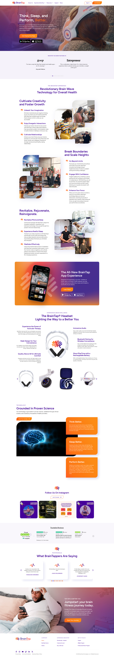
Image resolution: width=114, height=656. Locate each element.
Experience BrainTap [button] (39, 3)
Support (56, 3)
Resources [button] (49, 3)
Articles (42, 645)
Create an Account (60, 643)
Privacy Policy (18, 654)
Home (42, 640)
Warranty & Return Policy (37, 654)
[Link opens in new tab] (29, 509)
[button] (17, 379)
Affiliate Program (81, 643)
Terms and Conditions (26, 654)
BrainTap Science (44, 643)
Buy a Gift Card (60, 645)
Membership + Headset (61, 640)
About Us (30, 3)
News (61, 3)
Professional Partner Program (84, 645)
